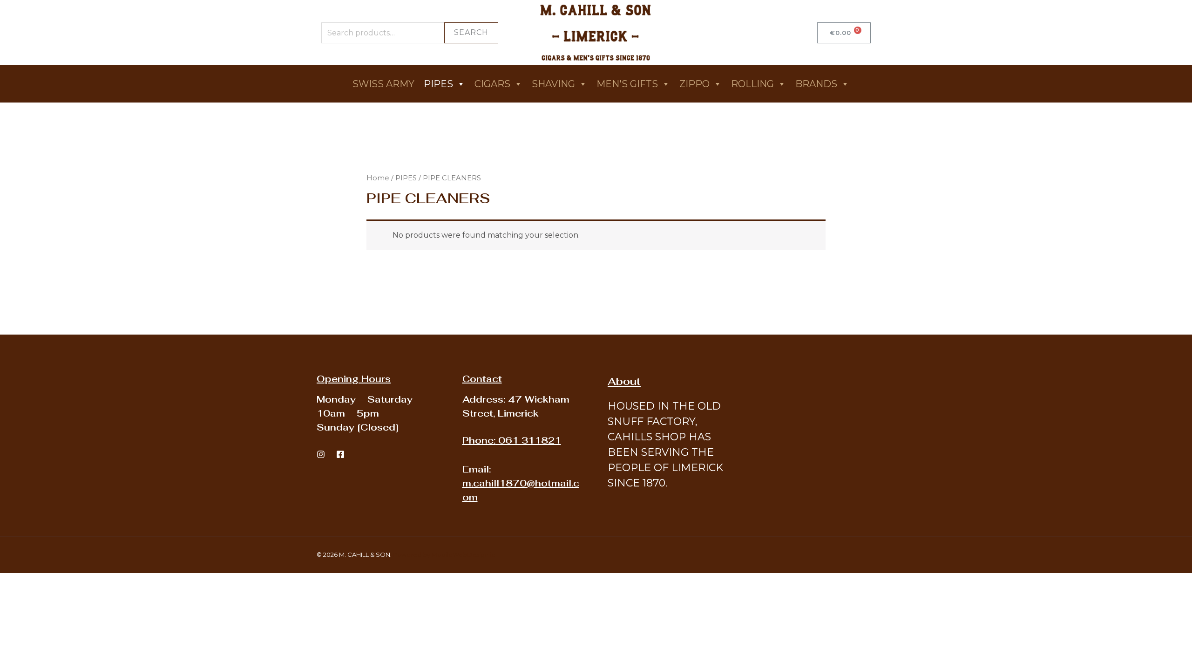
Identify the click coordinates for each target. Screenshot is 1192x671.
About (624, 381)
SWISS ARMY (383, 83)
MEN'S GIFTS (627, 83)
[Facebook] (340, 454)
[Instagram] (321, 454)
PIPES (438, 83)
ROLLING (752, 83)
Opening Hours (354, 379)
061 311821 (511, 440)
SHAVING (553, 83)
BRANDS (816, 83)
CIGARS (492, 83)
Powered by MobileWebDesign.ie (444, 554)
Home (377, 178)
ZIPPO (694, 83)
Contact (482, 379)
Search (471, 32)
